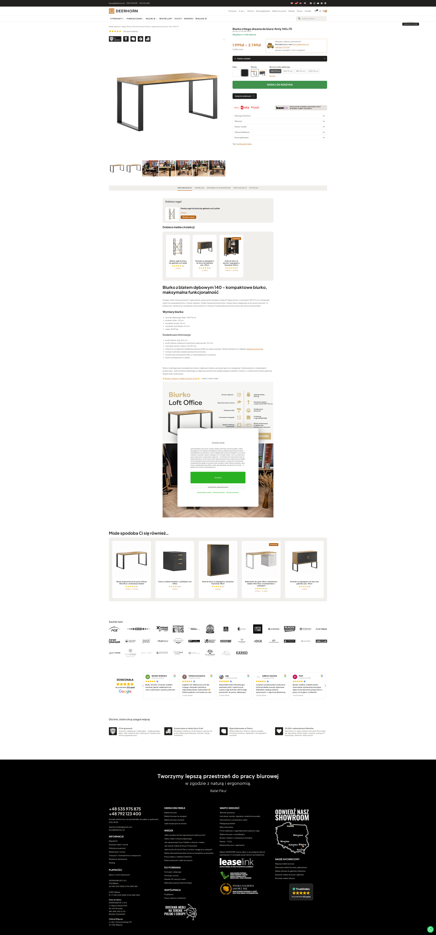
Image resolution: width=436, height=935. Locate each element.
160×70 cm (287, 71)
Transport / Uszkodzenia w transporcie (125, 856)
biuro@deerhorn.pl (117, 3)
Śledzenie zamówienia (118, 859)
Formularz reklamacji (172, 872)
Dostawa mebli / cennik (118, 845)
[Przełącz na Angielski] (300, 3)
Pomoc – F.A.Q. (226, 842)
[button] (325, 685)
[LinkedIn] (325, 3)
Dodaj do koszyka (280, 84)
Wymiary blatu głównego (279, 67)
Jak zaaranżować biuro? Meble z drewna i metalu (184, 842)
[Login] (320, 11)
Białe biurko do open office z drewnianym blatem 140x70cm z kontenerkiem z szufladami (261, 584)
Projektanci (169, 894)
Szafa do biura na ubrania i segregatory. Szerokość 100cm (231, 263)
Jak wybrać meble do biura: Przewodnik (180, 846)
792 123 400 (144, 3)
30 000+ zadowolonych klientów (299, 728)
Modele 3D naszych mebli (175, 879)
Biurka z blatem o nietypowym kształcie (236, 838)
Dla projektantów (263, 11)
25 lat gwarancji (125, 728)
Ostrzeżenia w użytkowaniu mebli (233, 820)
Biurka (129, 26)
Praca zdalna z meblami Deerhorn (178, 857)
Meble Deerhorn (115, 26)
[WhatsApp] (430, 929)
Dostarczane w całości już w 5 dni (188, 728)
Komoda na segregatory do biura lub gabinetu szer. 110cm (204, 263)
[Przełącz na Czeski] (305, 3)
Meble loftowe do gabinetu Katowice (290, 871)
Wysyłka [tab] (254, 188)
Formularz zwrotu (171, 876)
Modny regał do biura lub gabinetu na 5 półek (200, 208)
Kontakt (308, 11)
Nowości (188, 19)
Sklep (124, 26)
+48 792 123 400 (125, 813)
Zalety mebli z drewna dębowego (178, 839)
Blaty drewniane (226, 827)
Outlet (178, 19)
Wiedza (291, 11)
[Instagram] (314, 3)
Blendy (254, 67)
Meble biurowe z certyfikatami (232, 834)
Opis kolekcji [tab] (240, 188)
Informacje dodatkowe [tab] (219, 188)
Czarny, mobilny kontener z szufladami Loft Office (174, 583)
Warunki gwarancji (227, 813)
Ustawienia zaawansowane (218, 487)
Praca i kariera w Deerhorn (175, 898)
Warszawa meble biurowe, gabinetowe (291, 867)
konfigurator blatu (244, 144)
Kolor (235, 67)
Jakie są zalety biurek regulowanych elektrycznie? (184, 835)
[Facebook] (311, 3)
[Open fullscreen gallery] (223, 157)
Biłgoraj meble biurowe (284, 864)
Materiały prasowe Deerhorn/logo (178, 883)
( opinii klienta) (130, 31)
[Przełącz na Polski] (292, 3)
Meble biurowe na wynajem (175, 816)
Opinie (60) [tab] (199, 188)
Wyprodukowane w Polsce (241, 728)
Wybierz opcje (188, 217)
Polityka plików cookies (204, 492)
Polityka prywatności (219, 492)
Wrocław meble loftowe (285, 878)
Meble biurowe (170, 813)
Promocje (232, 11)
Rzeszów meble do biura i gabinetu (289, 875)
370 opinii (131, 687)
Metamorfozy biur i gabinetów (232, 845)
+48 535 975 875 (282, 47)
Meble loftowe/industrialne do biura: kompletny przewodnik (188, 853)
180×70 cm (300, 71)
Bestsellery (165, 19)
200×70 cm (313, 71)
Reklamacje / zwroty (117, 852)
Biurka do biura (138, 26)
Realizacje (201, 19)
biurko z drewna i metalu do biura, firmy (181, 378)
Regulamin (113, 841)
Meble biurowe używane (174, 820)
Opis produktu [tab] (184, 188)
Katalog (112, 863)
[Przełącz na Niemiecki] (296, 3)
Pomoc (300, 11)
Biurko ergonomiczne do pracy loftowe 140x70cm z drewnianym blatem (131, 583)
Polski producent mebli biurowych (178, 860)
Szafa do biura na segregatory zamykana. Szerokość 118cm (218, 583)
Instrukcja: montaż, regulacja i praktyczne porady (240, 816)
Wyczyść (272, 76)
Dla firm (250, 11)
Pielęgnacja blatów (227, 823)
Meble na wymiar (279, 11)
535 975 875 (131, 3)
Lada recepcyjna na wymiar (175, 823)
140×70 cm (275, 71)
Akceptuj (218, 478)
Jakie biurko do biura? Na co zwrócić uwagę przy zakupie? (188, 850)
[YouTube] (318, 3)
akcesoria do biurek (255, 349)
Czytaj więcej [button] (150, 696)
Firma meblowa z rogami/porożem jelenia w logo (240, 831)
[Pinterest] (321, 3)
